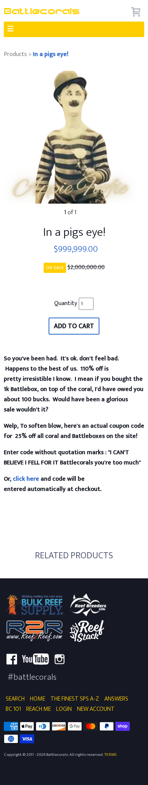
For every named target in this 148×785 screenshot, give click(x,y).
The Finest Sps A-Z (74, 699)
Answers (116, 699)
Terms (110, 754)
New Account (96, 709)
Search (15, 699)
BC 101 (13, 709)
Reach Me (38, 709)
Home (37, 699)
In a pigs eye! (50, 54)
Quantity (66, 303)
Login (64, 709)
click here (27, 479)
